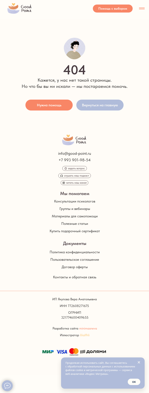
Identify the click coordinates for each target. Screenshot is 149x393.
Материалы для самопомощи (75, 216)
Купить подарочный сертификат (75, 231)
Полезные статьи (74, 223)
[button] (113, 9)
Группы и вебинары (74, 208)
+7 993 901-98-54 (75, 159)
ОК (134, 382)
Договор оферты (75, 267)
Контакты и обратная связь (74, 277)
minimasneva (88, 328)
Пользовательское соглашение (74, 259)
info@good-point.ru (74, 153)
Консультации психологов (74, 201)
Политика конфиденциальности (75, 252)
